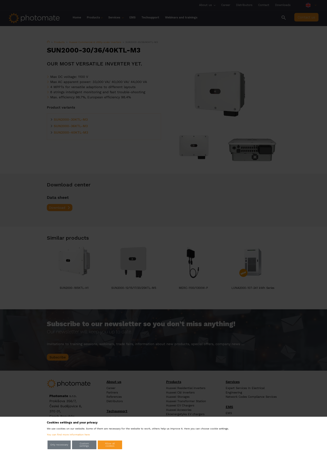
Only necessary (59, 444)
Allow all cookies (110, 444)
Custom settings (84, 444)
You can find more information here (68, 434)
